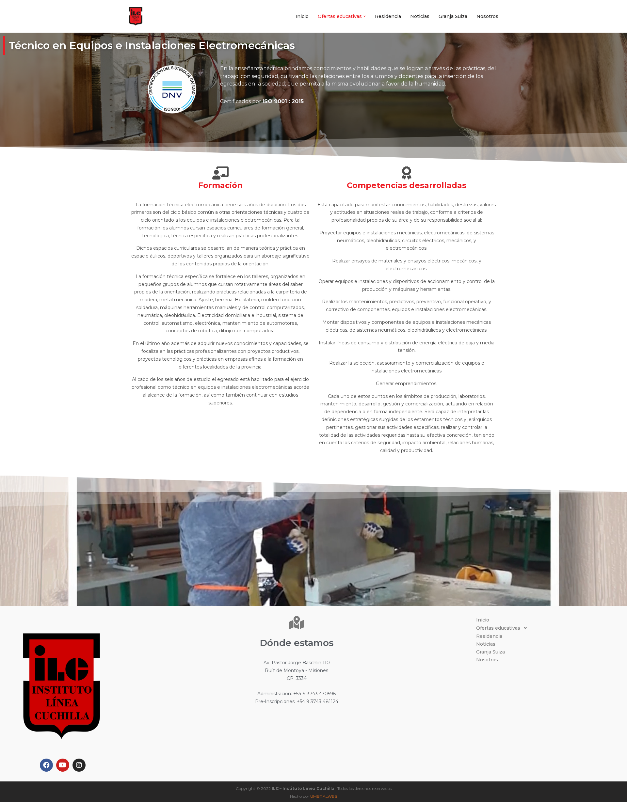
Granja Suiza (453, 16)
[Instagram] (79, 765)
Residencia (388, 16)
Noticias (419, 16)
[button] (364, 16)
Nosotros (487, 16)
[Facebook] (46, 765)
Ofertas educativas (498, 628)
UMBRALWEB (323, 796)
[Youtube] (62, 765)
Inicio (302, 16)
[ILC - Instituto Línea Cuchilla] (135, 16)
